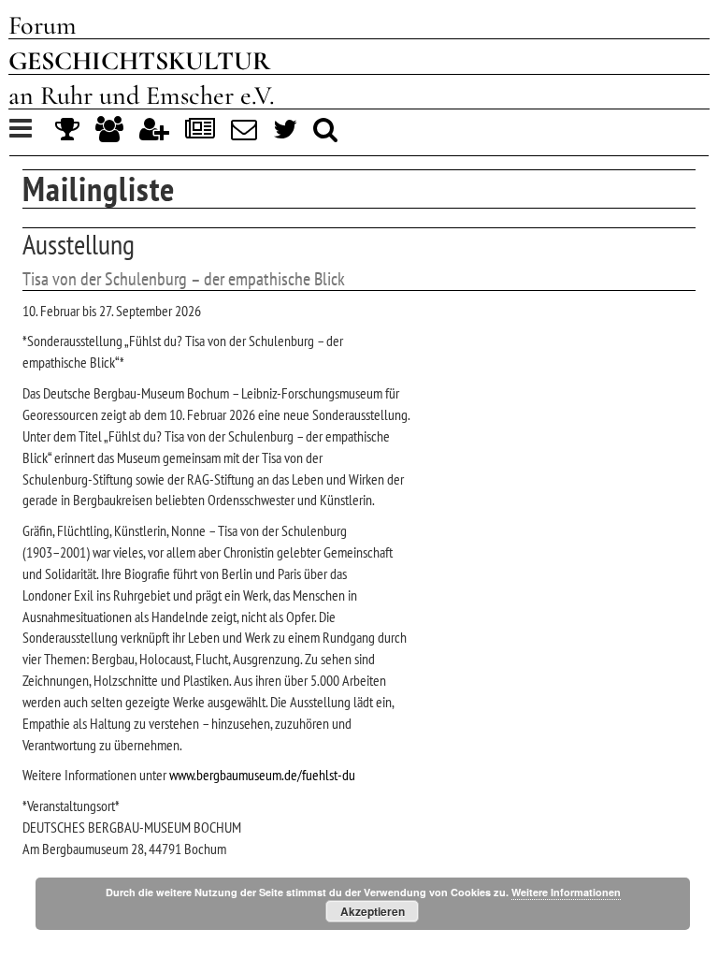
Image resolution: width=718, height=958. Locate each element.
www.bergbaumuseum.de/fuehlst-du (262, 774)
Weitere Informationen (566, 892)
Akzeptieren (372, 911)
